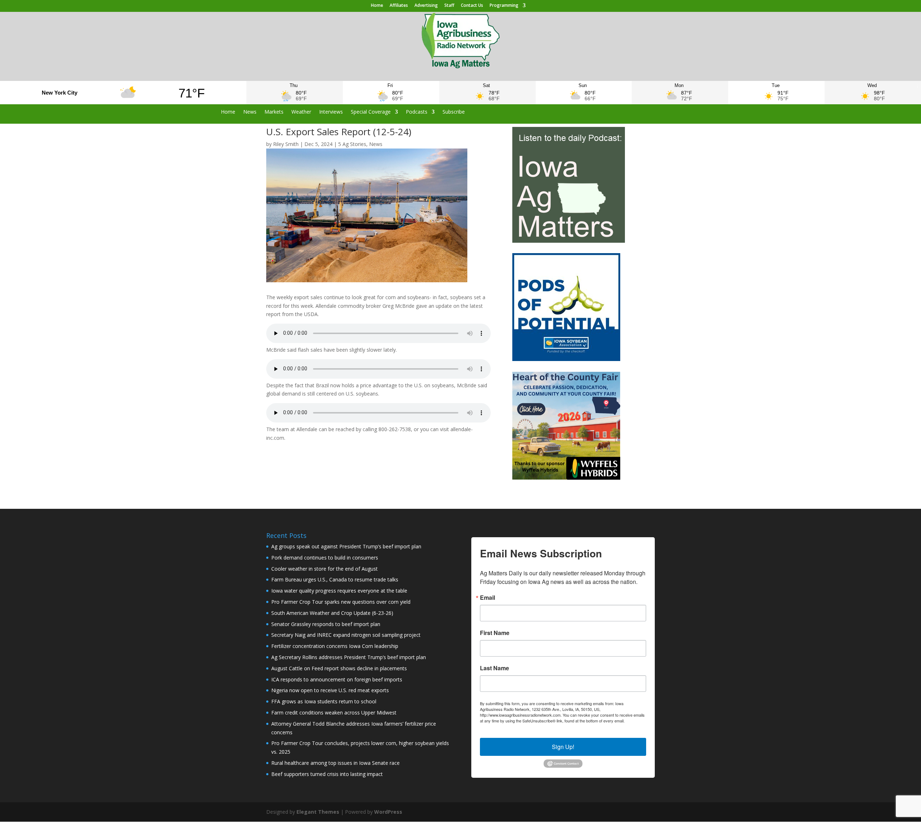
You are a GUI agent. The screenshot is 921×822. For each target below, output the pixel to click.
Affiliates (399, 5)
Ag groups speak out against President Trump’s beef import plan (346, 546)
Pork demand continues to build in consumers (324, 557)
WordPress (388, 811)
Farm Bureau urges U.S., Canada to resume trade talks (334, 579)
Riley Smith (286, 144)
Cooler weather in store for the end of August (324, 568)
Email (487, 597)
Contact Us (472, 5)
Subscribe (454, 112)
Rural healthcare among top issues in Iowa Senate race (335, 762)
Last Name (494, 668)
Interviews (331, 112)
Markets (273, 112)
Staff (449, 5)
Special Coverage (371, 112)
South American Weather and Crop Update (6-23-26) (332, 612)
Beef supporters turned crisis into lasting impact (327, 774)
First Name (494, 633)
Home (377, 5)
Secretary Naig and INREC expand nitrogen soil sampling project (346, 634)
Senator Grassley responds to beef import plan (325, 624)
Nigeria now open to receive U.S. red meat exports (330, 690)
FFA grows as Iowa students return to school (323, 701)
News (250, 112)
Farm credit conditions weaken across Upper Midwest (333, 712)
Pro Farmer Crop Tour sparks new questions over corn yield (340, 601)
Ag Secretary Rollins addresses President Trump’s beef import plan (348, 657)
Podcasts (416, 112)
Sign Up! (563, 747)
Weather (301, 112)
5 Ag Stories (352, 144)
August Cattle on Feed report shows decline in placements (339, 668)
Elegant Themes (317, 811)
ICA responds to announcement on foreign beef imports (336, 679)
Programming (504, 5)
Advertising (426, 5)
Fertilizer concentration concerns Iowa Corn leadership (334, 646)
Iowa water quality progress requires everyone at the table (339, 590)
